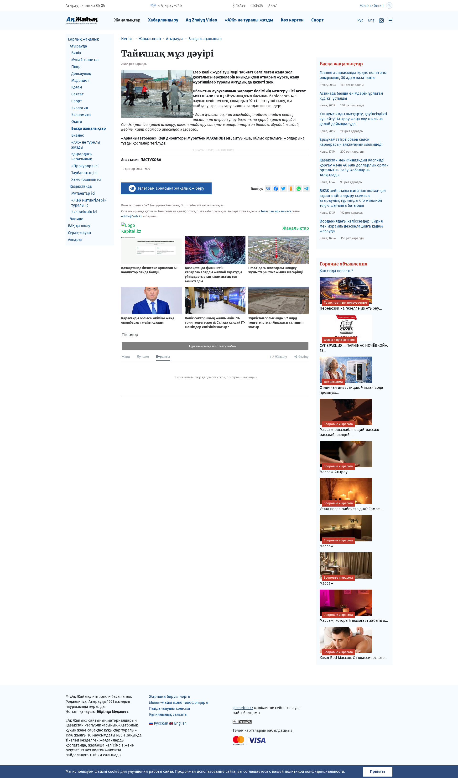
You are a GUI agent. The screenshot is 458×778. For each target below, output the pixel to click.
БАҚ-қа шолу (79, 225)
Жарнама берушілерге (169, 696)
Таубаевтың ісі (84, 173)
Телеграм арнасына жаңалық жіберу (171, 188)
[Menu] (390, 20)
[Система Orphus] (242, 721)
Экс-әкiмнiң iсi (84, 212)
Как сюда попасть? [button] (336, 271)
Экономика (81, 115)
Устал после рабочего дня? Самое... (351, 506)
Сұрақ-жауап (79, 232)
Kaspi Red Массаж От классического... (353, 655)
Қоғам (76, 87)
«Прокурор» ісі (85, 166)
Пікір (76, 66)
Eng (371, 20)
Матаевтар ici (83, 193)
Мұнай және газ (85, 59)
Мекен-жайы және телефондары (178, 702)
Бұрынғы (163, 356)
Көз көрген (292, 20)
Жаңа (126, 356)
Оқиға (76, 121)
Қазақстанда (81, 186)
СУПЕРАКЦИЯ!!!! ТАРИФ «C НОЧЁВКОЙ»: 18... (354, 345)
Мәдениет (80, 80)
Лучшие (143, 356)
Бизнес (77, 135)
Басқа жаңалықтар (88, 128)
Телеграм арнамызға (276, 211)
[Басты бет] (82, 20)
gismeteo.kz (243, 707)
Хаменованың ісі (86, 179)
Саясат (77, 94)
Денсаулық (81, 73)
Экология (79, 108)
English (180, 723)
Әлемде (76, 219)
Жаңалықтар (127, 20)
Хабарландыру (163, 20)
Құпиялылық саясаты (168, 714)
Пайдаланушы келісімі (169, 708)
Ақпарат (75, 239)
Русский (161, 723)
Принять (377, 771)
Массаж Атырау (336, 469)
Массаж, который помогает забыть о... (354, 618)
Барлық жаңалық (83, 39)
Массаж (336, 543)
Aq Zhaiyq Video (201, 20)
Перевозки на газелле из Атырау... (351, 306)
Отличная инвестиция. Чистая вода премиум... (351, 387)
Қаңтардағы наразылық (82, 156)
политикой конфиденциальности (314, 771)
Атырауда (78, 46)
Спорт (317, 20)
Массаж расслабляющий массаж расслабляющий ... (349, 429)
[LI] (243, 697)
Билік (76, 53)
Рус (360, 20)
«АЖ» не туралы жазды (249, 20)
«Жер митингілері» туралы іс (88, 202)
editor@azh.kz (131, 216)
